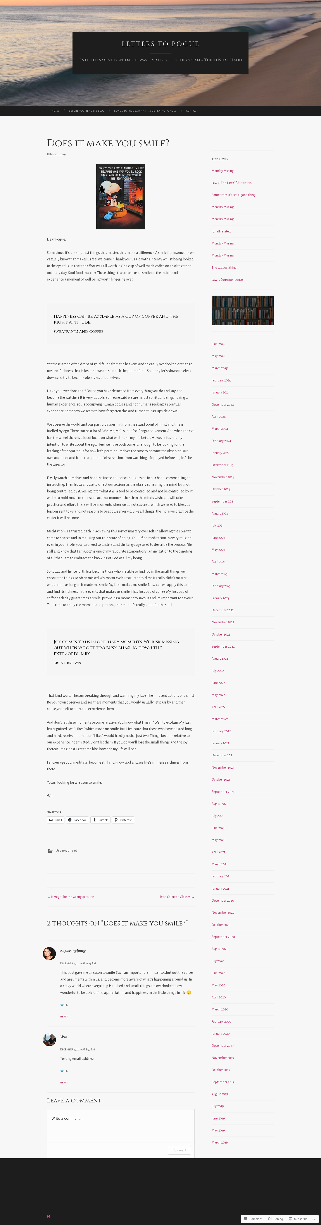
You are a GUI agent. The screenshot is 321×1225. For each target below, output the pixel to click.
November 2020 (223, 912)
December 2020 (223, 900)
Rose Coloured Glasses (177, 897)
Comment (179, 1150)
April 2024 (219, 416)
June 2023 (218, 537)
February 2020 (221, 1021)
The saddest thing (224, 267)
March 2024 (220, 428)
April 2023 (218, 561)
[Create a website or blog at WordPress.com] (48, 1216)
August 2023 (220, 513)
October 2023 (221, 489)
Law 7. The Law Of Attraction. (232, 183)
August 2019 (220, 1094)
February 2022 (221, 731)
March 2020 (220, 1009)
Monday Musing (223, 171)
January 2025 (220, 392)
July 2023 (218, 525)
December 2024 (223, 404)
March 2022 (220, 719)
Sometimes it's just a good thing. (234, 195)
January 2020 (221, 1033)
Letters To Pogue (161, 44)
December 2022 (223, 610)
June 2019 (218, 1118)
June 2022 (218, 682)
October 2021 (221, 779)
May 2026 (218, 356)
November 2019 (223, 1058)
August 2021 (220, 804)
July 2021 (218, 816)
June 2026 (218, 344)
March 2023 (220, 574)
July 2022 (218, 670)
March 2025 (220, 368)
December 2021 (222, 755)
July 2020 (218, 961)
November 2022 (223, 622)
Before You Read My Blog (87, 110)
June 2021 (218, 828)
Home (55, 110)
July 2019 (218, 1106)
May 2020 (218, 985)
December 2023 (222, 465)
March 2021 (220, 864)
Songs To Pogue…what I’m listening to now (145, 110)
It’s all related (221, 231)
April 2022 (218, 707)
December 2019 (223, 1045)
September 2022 (223, 646)
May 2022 (218, 695)
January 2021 (220, 888)
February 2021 (221, 876)
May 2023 (218, 549)
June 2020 (218, 973)
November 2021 (223, 767)
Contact (192, 110)
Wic (63, 1037)
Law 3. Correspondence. (227, 279)
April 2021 (218, 852)
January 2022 (220, 743)
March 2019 (220, 1142)
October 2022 (221, 634)
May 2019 (218, 1130)
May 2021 (218, 840)
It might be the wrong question (70, 897)
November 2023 (223, 477)
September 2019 (223, 1082)
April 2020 (219, 997)
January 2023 (220, 598)
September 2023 (223, 501)
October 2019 (221, 1070)
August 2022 (220, 658)
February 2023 (221, 586)
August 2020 (220, 949)
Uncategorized (66, 850)
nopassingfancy (73, 951)
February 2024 (221, 441)
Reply (64, 1016)
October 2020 (221, 925)
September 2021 (223, 792)
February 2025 (221, 380)
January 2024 (221, 453)
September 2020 (223, 937)
